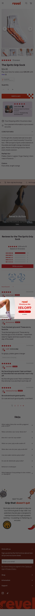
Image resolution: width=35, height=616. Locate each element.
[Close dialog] (34, 297)
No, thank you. (24, 314)
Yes (24, 311)
